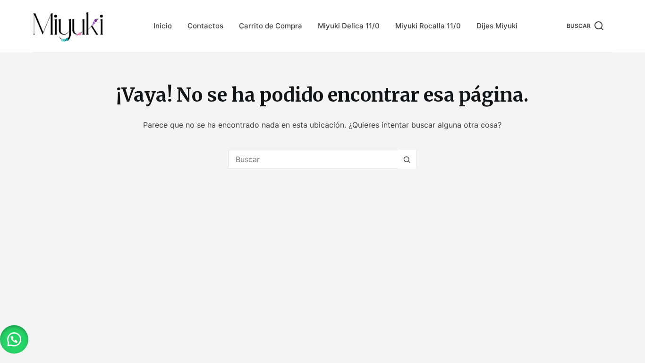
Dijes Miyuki (497, 25)
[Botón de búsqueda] (407, 159)
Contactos (205, 25)
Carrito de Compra (270, 25)
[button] (14, 339)
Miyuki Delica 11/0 (349, 25)
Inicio (162, 25)
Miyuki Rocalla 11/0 (428, 25)
